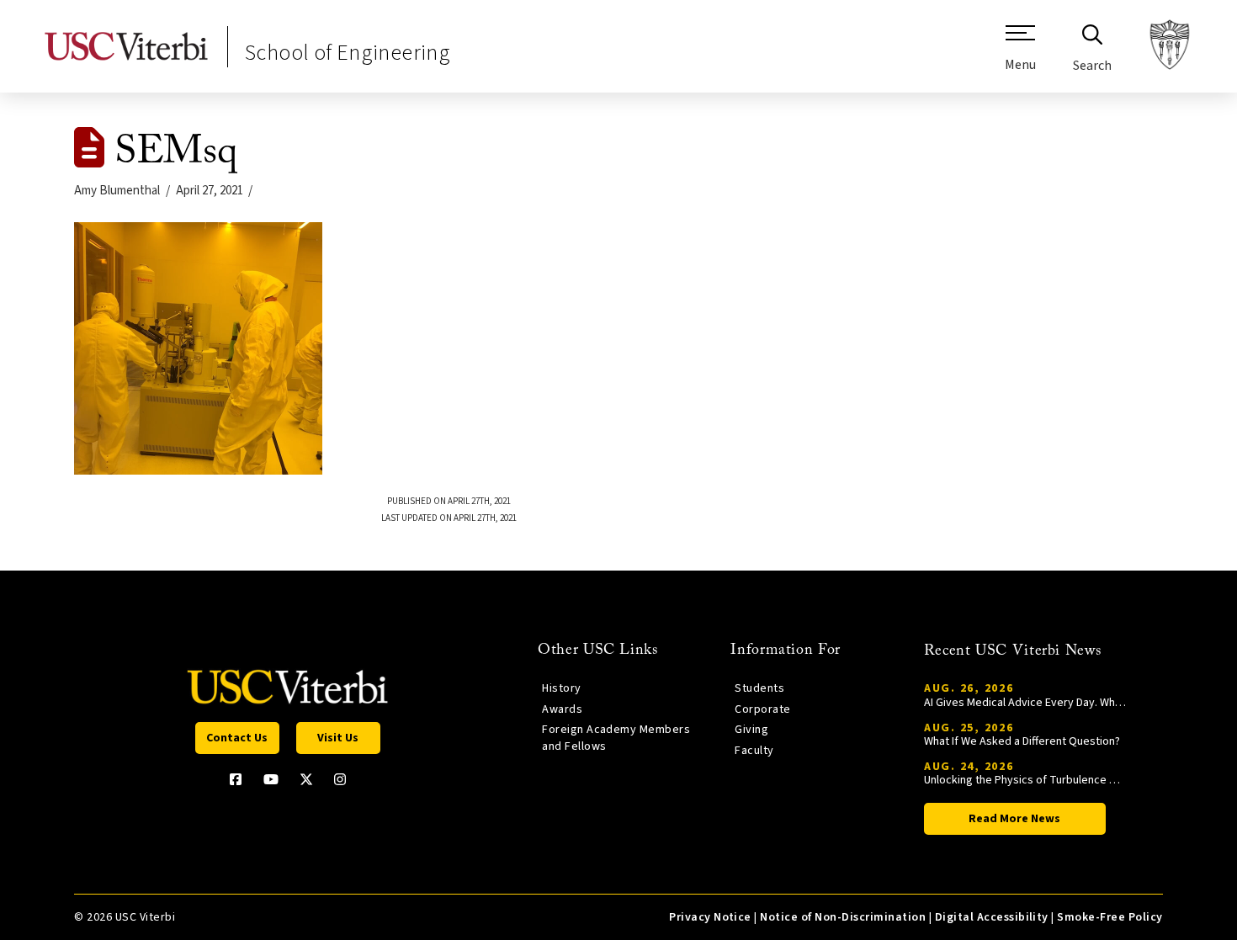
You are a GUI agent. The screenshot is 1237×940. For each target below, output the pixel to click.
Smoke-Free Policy (1109, 917)
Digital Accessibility (992, 917)
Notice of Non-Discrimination (843, 917)
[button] (1020, 54)
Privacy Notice (710, 917)
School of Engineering (347, 52)
